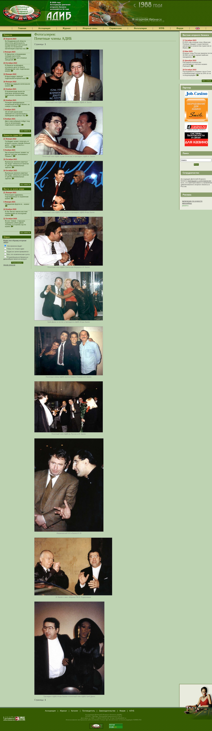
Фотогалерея (140, 28)
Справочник (115, 28)
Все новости (25, 131)
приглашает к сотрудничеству (199, 181)
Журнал (66, 28)
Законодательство (107, 711)
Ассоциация (44, 28)
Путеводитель (88, 711)
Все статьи (207, 81)
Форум (179, 28)
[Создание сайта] (14, 718)
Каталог (74, 711)
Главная (22, 28)
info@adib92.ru (120, 718)
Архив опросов (9, 265)
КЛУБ (161, 28)
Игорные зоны (90, 28)
